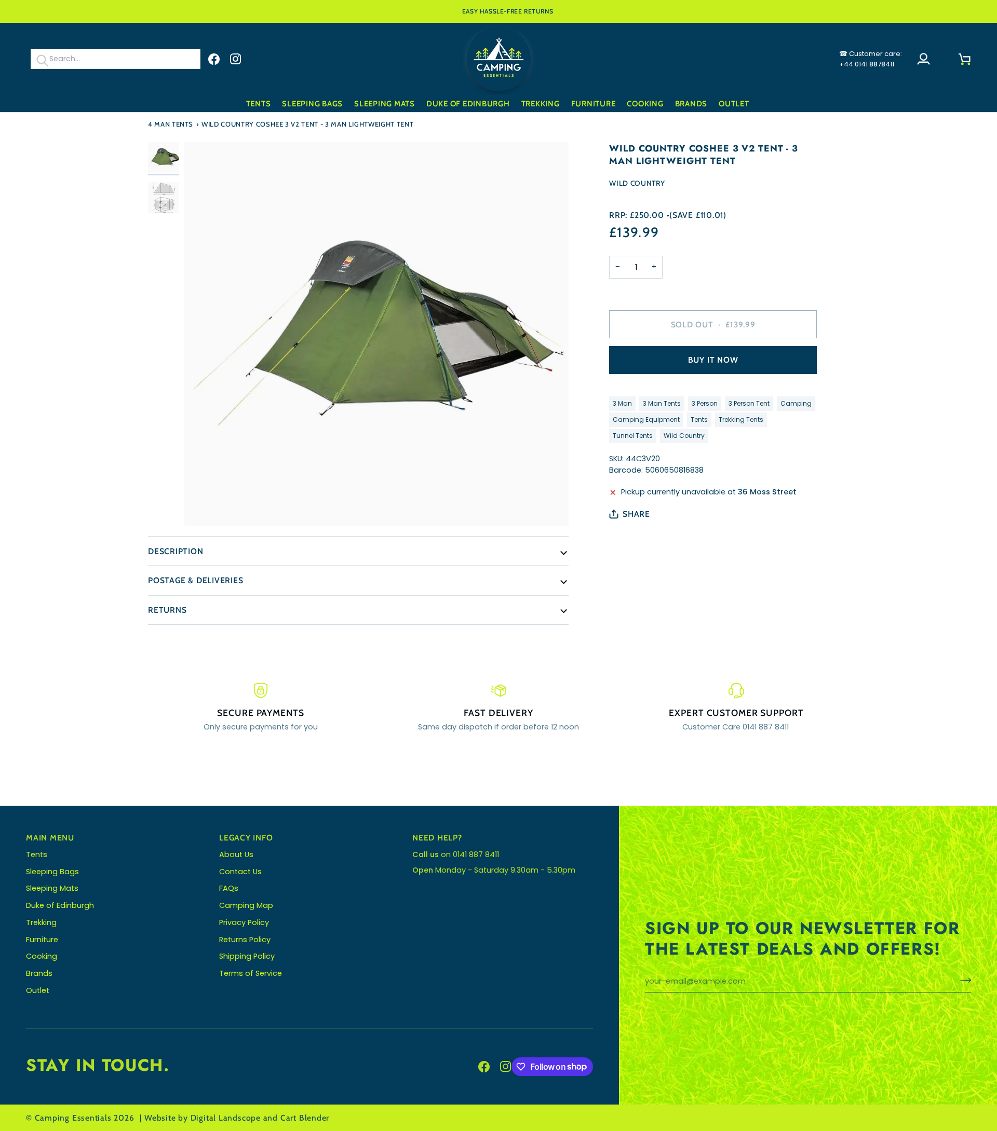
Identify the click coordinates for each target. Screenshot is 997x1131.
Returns (167, 610)
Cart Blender (304, 1118)
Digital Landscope (226, 1118)
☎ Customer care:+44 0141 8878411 (870, 59)
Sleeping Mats (52, 888)
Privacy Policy (244, 922)
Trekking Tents (741, 419)
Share (636, 514)
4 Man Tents (170, 124)
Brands (39, 973)
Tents (699, 419)
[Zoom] (376, 334)
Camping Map (246, 905)
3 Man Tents (662, 403)
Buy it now (713, 360)
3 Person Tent (749, 403)
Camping (796, 403)
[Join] (962, 980)
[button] (258, 104)
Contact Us (240, 871)
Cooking (41, 956)
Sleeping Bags (52, 871)
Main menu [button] (50, 838)
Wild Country (637, 183)
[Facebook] (214, 59)
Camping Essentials (73, 1118)
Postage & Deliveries (196, 580)
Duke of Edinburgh (60, 905)
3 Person (705, 403)
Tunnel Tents (633, 435)
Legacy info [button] (246, 838)
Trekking (41, 922)
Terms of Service (250, 973)
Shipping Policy (247, 956)
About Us (236, 854)
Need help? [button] (437, 838)
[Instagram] (235, 59)
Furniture (42, 939)
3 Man (622, 403)
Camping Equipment (646, 419)
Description (176, 551)
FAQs (228, 888)
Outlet (37, 990)
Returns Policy (245, 939)
